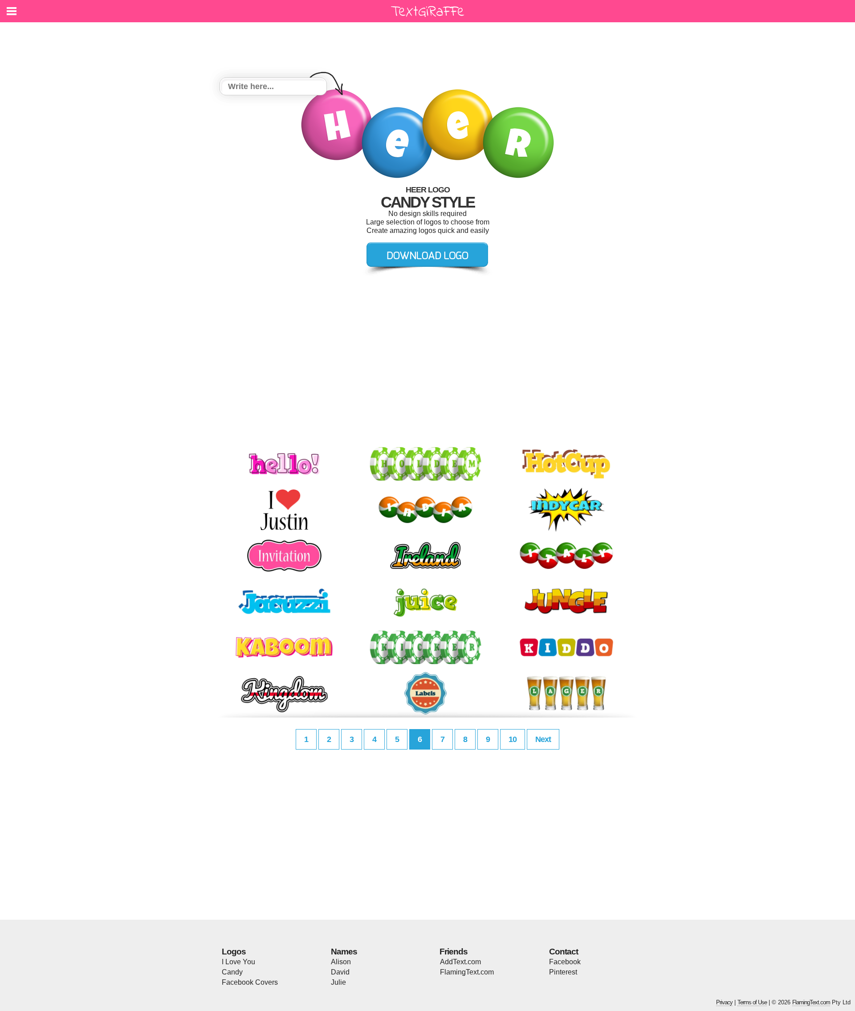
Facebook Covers (250, 982)
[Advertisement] (430, 44)
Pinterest (563, 972)
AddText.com (460, 962)
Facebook (565, 962)
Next (543, 739)
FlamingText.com (467, 972)
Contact (563, 951)
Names (344, 951)
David (340, 972)
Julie (338, 982)
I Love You (238, 962)
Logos (234, 951)
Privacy (724, 1002)
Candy (232, 972)
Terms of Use (752, 1002)
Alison (341, 962)
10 (513, 739)
